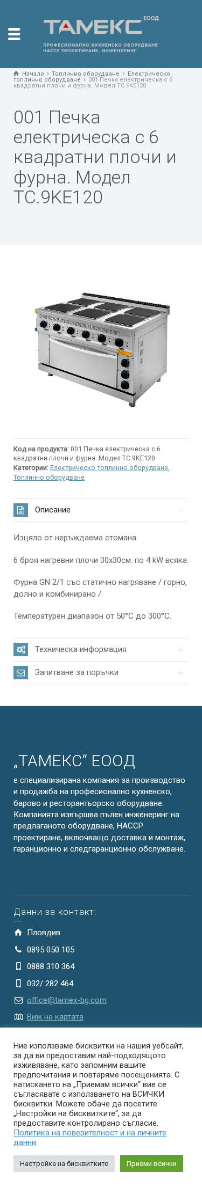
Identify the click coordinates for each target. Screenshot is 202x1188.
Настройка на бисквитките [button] (64, 1164)
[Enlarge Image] (101, 346)
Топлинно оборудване (49, 477)
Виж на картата (55, 1017)
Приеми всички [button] (152, 1164)
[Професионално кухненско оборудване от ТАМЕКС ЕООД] (101, 33)
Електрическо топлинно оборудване (109, 468)
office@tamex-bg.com (67, 1000)
